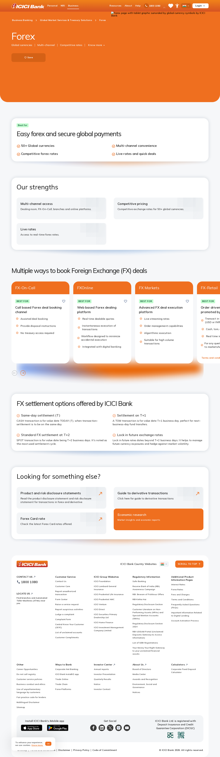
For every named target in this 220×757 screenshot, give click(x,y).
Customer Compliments (67, 637)
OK (48, 743)
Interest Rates (178, 584)
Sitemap (21, 707)
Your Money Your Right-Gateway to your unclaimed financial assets (149, 651)
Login (198, 5)
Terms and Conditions (182, 599)
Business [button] (73, 5)
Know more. (37, 745)
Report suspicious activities (69, 609)
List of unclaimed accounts (68, 632)
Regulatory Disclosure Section (148, 604)
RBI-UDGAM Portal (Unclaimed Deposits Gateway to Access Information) (148, 634)
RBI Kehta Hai (139, 599)
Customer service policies (29, 679)
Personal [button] (52, 5)
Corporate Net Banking (66, 669)
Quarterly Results (102, 679)
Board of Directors (142, 669)
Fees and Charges (180, 594)
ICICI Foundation (102, 581)
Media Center (139, 674)
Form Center (61, 599)
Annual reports (101, 669)
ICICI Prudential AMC (104, 599)
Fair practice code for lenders (31, 697)
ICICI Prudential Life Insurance (109, 594)
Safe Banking (139, 581)
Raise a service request (67, 604)
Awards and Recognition (145, 679)
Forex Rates (177, 589)
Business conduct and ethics (31, 684)
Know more (95, 45)
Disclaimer (64, 750)
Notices (136, 692)
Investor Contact (102, 689)
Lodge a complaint (64, 614)
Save (30, 57)
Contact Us (60, 581)
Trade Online (61, 679)
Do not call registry (26, 674)
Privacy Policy (81, 750)
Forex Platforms (63, 689)
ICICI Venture (100, 604)
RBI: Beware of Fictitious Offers (148, 594)
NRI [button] (63, 5)
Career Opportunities (27, 669)
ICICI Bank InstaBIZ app (67, 674)
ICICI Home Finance (103, 622)
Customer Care (62, 586)
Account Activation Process (185, 620)
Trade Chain (61, 684)
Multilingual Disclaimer (28, 702)
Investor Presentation (104, 674)
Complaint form (63, 619)
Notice (97, 684)
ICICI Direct (99, 609)
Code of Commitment (104, 750)
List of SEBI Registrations (145, 643)
